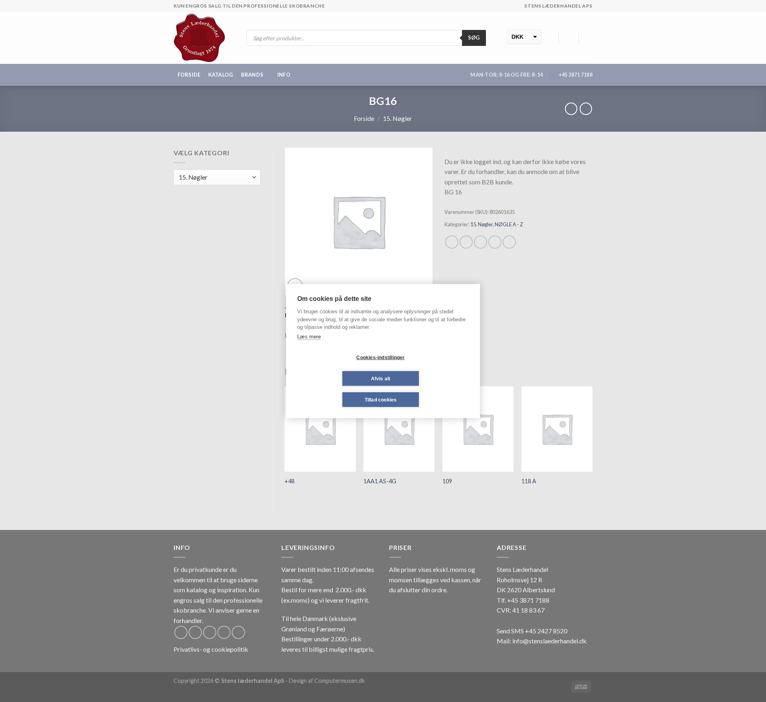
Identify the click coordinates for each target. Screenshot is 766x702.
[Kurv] (588, 38)
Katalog (220, 74)
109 (447, 481)
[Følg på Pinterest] (238, 632)
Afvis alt (381, 378)
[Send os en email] (224, 632)
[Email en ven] (480, 242)
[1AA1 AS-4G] (398, 429)
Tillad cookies (381, 399)
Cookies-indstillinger (380, 357)
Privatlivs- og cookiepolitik (211, 649)
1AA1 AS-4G (379, 481)
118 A (528, 481)
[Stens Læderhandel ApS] (202, 38)
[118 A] (556, 429)
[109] (477, 429)
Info (283, 74)
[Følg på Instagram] (195, 632)
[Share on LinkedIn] (509, 242)
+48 (289, 481)
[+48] (319, 429)
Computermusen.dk (339, 680)
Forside (189, 74)
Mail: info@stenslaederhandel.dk (541, 641)
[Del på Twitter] (466, 242)
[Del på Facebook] (451, 242)
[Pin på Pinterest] (494, 242)
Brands (252, 74)
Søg (474, 37)
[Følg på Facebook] (181, 632)
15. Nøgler (397, 118)
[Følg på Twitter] (209, 632)
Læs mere (309, 336)
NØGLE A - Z (509, 224)
